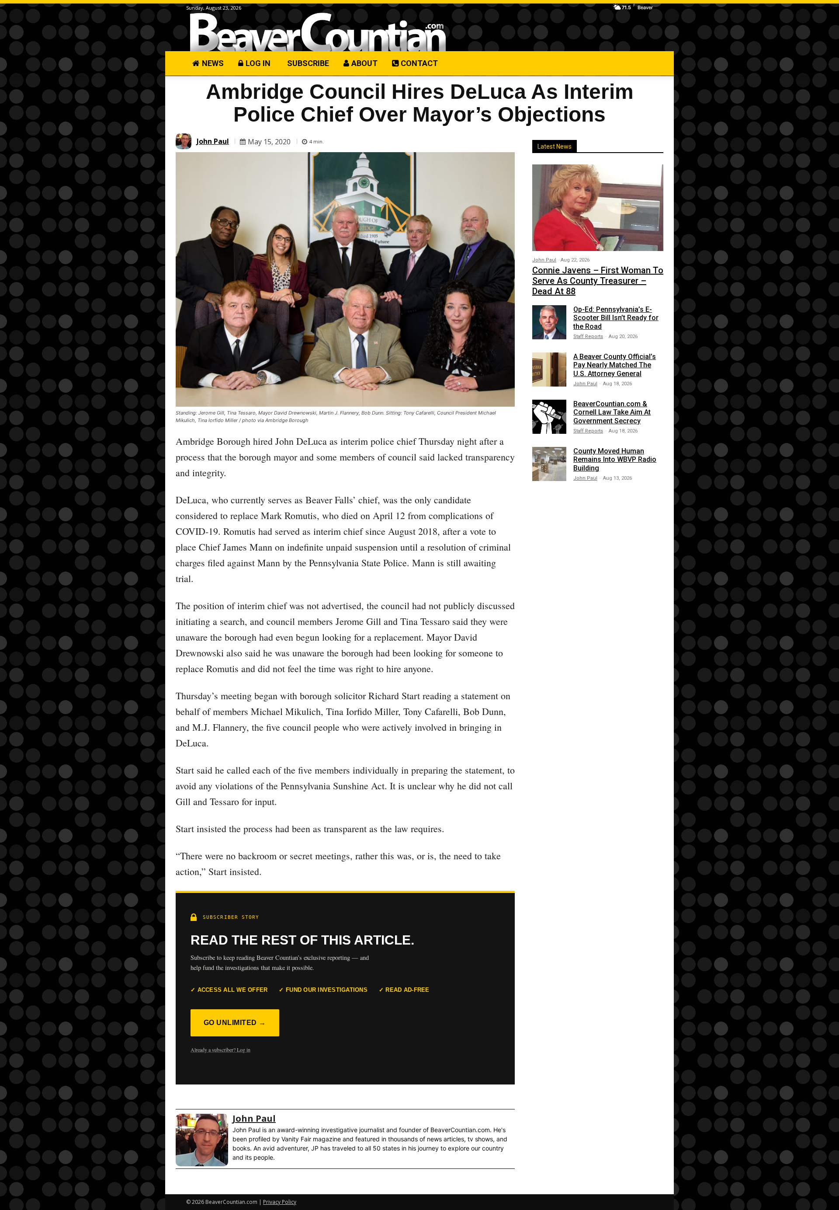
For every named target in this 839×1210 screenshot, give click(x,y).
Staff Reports (588, 336)
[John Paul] (185, 141)
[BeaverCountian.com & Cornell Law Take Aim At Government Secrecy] (549, 417)
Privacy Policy (279, 1202)
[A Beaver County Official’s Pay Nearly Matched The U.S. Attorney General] (549, 369)
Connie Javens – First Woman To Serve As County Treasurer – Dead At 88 (597, 280)
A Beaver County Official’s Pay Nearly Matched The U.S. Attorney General (614, 364)
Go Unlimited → (235, 1022)
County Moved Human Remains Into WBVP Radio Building (614, 459)
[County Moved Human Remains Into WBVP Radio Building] (549, 464)
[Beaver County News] (318, 32)
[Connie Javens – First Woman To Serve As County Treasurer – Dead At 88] (597, 207)
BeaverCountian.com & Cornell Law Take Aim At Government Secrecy (612, 412)
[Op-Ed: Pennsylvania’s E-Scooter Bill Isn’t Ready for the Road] (549, 322)
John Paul (213, 141)
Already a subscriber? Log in (220, 1049)
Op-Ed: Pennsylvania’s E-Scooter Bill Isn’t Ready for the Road (616, 317)
